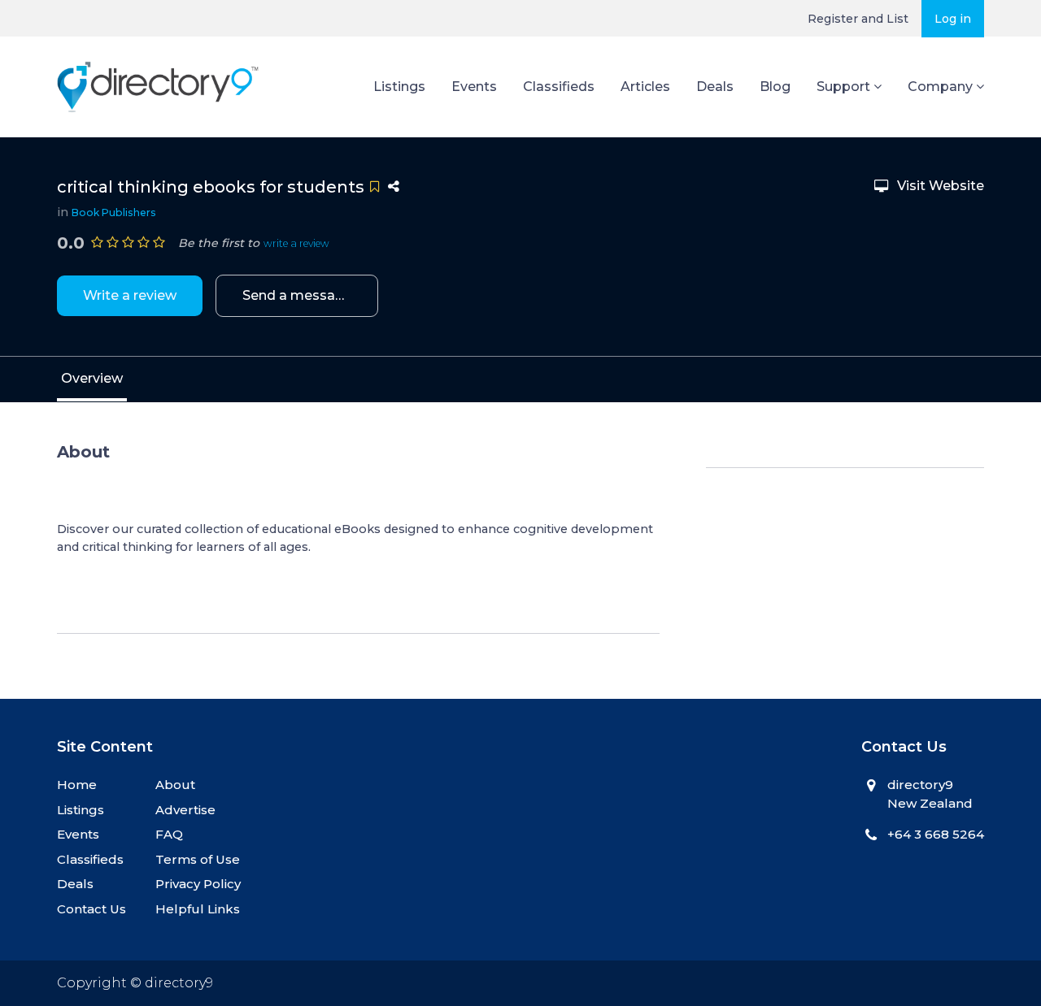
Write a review (129, 295)
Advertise (185, 809)
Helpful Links (197, 909)
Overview (92, 378)
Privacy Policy (198, 883)
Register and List (858, 18)
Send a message (297, 295)
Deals (715, 86)
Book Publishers (114, 212)
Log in (952, 18)
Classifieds (559, 86)
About (175, 784)
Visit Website (940, 185)
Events (474, 86)
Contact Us (91, 909)
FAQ (169, 834)
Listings (399, 86)
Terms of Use (197, 859)
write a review (296, 243)
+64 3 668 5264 (935, 834)
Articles (645, 86)
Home (77, 784)
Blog (775, 86)
